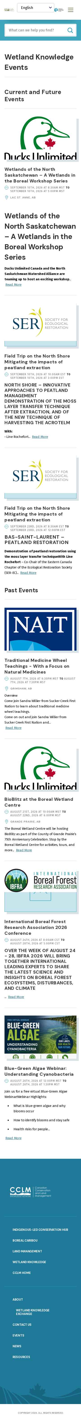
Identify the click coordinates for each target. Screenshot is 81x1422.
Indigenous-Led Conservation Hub (40, 1230)
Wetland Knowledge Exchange (33, 1312)
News (17, 1346)
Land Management (27, 1251)
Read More (13, 285)
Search (70, 30)
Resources (21, 1357)
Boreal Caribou (25, 1240)
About (18, 1299)
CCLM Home (22, 1273)
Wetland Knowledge (29, 1262)
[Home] (10, 10)
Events (18, 1335)
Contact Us (22, 1325)
